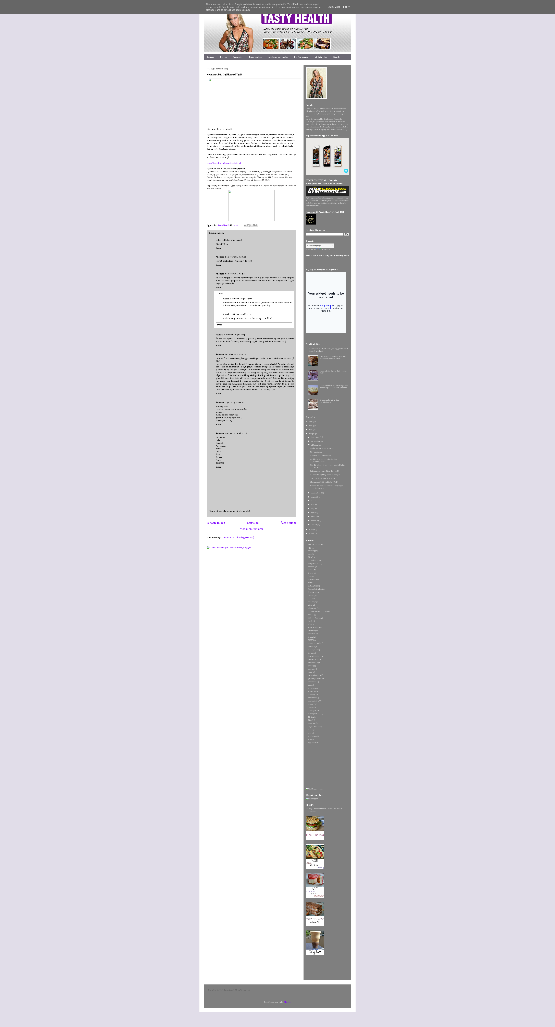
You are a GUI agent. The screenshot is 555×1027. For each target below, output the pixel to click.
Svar (221, 293)
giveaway (312, 602)
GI (309, 598)
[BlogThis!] (248, 225)
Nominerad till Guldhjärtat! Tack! (324, 482)
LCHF (310, 640)
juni (312, 505)
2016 (311, 426)
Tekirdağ (220, 463)
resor (310, 685)
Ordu (218, 460)
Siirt (218, 454)
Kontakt (336, 57)
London (311, 647)
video (310, 730)
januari (314, 524)
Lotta (218, 240)
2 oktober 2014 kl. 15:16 (231, 240)
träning (311, 710)
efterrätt (311, 579)
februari (314, 521)
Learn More (334, 7)
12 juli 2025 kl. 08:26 (234, 402)
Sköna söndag (316, 452)
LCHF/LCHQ (313, 643)
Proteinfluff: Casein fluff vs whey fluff (334, 372)
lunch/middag (313, 656)
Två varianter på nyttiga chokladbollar (329, 401)
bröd (310, 570)
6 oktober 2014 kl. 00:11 (235, 354)
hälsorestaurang (315, 618)
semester (312, 688)
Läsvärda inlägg (321, 57)
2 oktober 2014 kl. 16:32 (235, 257)
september (316, 493)
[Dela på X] (250, 225)
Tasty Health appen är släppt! (322, 478)
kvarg (310, 637)
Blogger (287, 1002)
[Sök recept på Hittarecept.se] (314, 789)
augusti (314, 497)
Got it (346, 7)
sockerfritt (312, 701)
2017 (311, 422)
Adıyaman (221, 446)
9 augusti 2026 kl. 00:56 (236, 433)
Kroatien (311, 634)
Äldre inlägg (288, 523)
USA (310, 720)
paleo (310, 666)
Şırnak (219, 457)
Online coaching (255, 57)
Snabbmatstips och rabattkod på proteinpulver (323, 460)
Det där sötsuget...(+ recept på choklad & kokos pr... (327, 466)
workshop (312, 736)
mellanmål (312, 659)
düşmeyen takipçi (224, 420)
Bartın (219, 448)
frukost (311, 592)
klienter (311, 630)
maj (312, 509)
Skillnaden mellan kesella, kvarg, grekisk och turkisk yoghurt (328, 350)
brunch (311, 567)
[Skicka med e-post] (245, 225)
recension (312, 682)
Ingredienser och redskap (278, 57)
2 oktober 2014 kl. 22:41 (235, 334)
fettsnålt (311, 586)
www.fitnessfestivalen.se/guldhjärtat (224, 163)
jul (309, 624)
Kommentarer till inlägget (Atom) (238, 537)
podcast (311, 669)
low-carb (312, 650)
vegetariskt (312, 726)
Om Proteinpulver (301, 57)
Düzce (218, 451)
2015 (311, 430)
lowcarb (311, 653)
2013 (311, 529)
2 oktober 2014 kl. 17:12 (235, 274)
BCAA (310, 557)
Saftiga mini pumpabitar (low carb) (324, 471)
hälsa (310, 615)
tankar (310, 704)
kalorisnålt (312, 627)
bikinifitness (313, 560)
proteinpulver (314, 678)
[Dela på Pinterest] (256, 225)
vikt (309, 733)
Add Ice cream (314, 544)
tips (309, 707)
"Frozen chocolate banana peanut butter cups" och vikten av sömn (334, 386)
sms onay (220, 412)
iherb (310, 621)
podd (310, 672)
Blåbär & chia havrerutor (320, 455)
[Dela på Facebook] (253, 225)
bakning (311, 551)
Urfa (218, 440)
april (313, 513)
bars (310, 554)
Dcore (310, 573)
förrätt (311, 595)
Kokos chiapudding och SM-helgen (325, 475)
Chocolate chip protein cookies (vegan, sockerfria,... (327, 487)
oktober (314, 445)
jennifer (219, 334)
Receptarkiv (237, 57)
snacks (311, 694)
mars (313, 516)
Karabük (219, 443)
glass (310, 605)
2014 (311, 434)
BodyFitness (313, 563)
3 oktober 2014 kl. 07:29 (241, 314)
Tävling (311, 717)
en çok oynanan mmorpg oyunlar (231, 409)
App (309, 547)
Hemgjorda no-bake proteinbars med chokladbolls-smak (333, 357)
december (315, 437)
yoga (310, 739)
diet (309, 576)
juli (312, 501)
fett (309, 583)
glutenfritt (312, 608)
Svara (218, 248)
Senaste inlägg (216, 523)
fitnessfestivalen (315, 589)
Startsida (210, 57)
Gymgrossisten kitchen (318, 611)
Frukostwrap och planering (322, 448)
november (315, 441)
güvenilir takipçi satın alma (229, 417)
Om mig (223, 57)
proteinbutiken (314, 675)
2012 (311, 533)
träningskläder (314, 713)
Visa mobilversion (251, 529)
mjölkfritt (312, 662)
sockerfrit (312, 698)
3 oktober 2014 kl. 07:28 (241, 298)
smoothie (312, 691)
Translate (326, 249)
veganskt (312, 723)
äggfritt (311, 742)
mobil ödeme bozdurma (227, 415)
